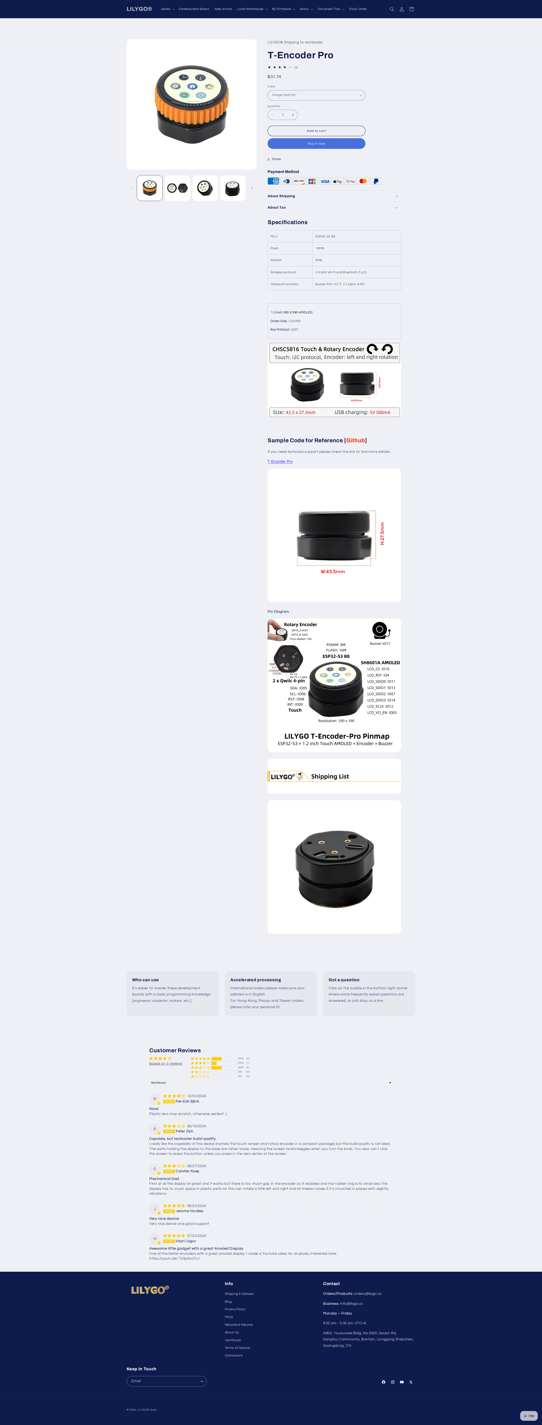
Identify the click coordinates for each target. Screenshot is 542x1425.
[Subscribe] (201, 1381)
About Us (232, 1332)
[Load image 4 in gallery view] (233, 188)
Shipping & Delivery (239, 1293)
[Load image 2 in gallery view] (177, 188)
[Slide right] (252, 188)
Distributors (234, 1355)
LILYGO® (143, 1410)
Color (271, 86)
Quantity (274, 106)
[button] (167, 9)
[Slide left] (131, 188)
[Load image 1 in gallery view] (150, 188)
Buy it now (316, 143)
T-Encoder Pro (280, 461)
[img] (174, 1096)
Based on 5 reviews (165, 1064)
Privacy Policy (235, 1309)
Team (153, 1410)
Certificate (233, 1340)
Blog (228, 1301)
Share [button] (276, 159)
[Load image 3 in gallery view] (205, 188)
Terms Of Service (237, 1348)
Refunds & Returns (239, 1324)
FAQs (229, 1317)
